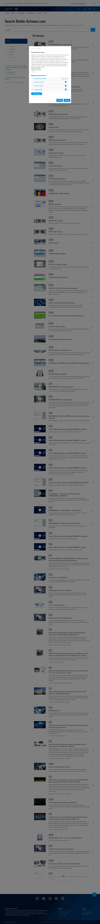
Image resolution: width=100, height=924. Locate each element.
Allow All (59, 100)
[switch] (66, 82)
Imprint (33, 72)
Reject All (67, 100)
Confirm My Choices (36, 94)
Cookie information (36, 68)
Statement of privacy (36, 70)
